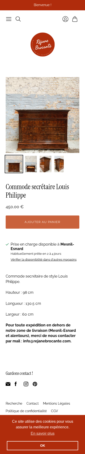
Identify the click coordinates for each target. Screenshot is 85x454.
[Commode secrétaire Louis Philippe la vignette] (14, 164)
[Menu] (9, 19)
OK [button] (42, 445)
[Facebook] (16, 385)
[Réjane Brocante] (42, 44)
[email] (8, 385)
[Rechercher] (18, 19)
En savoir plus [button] (43, 433)
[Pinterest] (35, 385)
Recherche (14, 403)
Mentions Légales (56, 403)
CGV (54, 411)
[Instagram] (26, 385)
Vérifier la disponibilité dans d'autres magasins (43, 259)
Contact (32, 403)
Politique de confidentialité (26, 411)
